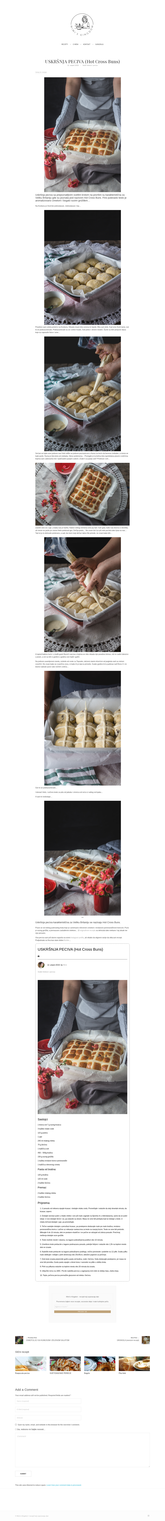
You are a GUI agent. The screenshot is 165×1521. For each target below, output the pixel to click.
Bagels (87, 1373)
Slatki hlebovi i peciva (90, 65)
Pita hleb (122, 1373)
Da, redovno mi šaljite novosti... (31, 1429)
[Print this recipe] (38, 956)
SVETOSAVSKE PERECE (60, 1373)
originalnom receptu (88, 930)
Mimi (65, 965)
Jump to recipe (41, 72)
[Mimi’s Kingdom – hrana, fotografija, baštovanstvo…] (82, 24)
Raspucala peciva (22, 1373)
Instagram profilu (77, 938)
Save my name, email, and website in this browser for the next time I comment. (49, 1425)
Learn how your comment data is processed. (63, 1485)
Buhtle (66, 940)
